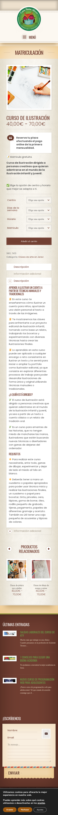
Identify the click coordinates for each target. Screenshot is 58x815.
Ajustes (40, 809)
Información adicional (27, 531)
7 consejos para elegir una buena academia (35, 659)
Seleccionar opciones (17, 583)
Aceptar (9, 809)
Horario (11, 219)
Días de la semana (13, 209)
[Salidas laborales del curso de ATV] (10, 633)
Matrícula (12, 228)
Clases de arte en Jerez (31, 256)
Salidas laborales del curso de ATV (37, 634)
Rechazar (25, 809)
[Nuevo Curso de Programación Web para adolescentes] (10, 680)
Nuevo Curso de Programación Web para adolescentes (37, 681)
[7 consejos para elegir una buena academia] (10, 658)
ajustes (41, 803)
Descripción (21, 281)
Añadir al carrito (29, 241)
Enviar (13, 773)
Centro (11, 200)
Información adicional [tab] (27, 274)
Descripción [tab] (21, 267)
